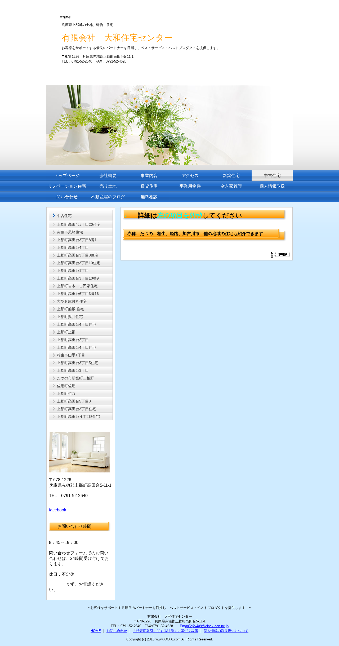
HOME (96, 631)
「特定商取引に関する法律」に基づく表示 (165, 631)
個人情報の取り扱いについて (226, 631)
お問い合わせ (116, 631)
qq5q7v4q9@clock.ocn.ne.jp (207, 626)
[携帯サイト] (280, 254)
